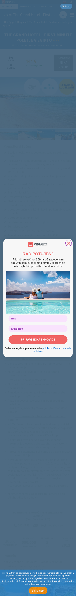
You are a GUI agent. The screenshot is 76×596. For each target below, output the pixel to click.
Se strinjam (38, 590)
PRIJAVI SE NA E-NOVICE (38, 339)
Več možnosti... (43, 583)
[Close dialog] (68, 243)
